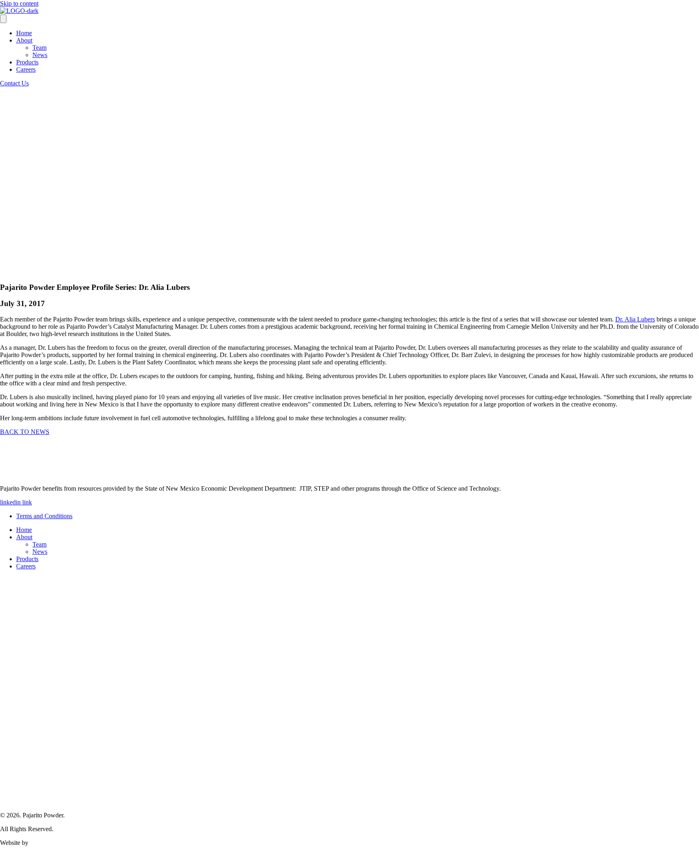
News (39, 54)
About (24, 40)
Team (39, 47)
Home (24, 33)
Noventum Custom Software (66, 842)
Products (27, 62)
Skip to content (19, 3)
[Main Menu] (3, 19)
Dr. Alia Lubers (635, 319)
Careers (26, 69)
